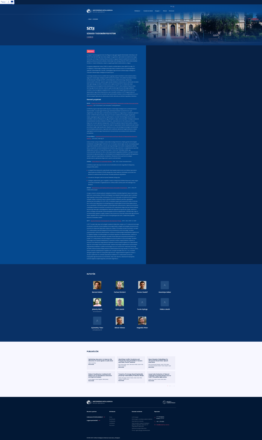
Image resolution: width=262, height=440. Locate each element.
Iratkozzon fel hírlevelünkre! (95, 417)
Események (112, 419)
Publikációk (112, 421)
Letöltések (112, 423)
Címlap (89, 19)
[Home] (100, 11)
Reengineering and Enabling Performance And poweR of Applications (109, 188)
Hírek (110, 417)
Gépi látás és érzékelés (137, 421)
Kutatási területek (148, 11)
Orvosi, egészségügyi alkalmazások (141, 430)
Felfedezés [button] (137, 11)
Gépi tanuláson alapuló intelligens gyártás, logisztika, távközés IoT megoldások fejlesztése (140, 424)
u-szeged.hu (90, 37)
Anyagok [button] (157, 11)
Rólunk (165, 11)
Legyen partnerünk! (92, 420)
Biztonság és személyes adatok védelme (142, 419)
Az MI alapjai (135, 417)
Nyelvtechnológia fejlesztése (139, 428)
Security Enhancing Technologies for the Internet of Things (106, 221)
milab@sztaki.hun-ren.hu (162, 424)
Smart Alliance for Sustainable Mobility (102, 161)
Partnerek (171, 11)
